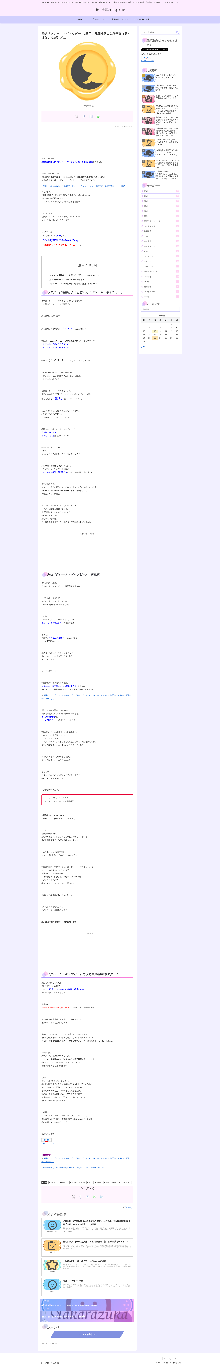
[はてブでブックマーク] (91, 116)
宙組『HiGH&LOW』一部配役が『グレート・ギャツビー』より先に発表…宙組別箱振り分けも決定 (84, 186)
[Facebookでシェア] (84, 116)
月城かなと (54, 1182)
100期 (107, 1182)
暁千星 (91, 1182)
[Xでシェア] (77, 116)
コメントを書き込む (87, 1334)
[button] (177, 32)
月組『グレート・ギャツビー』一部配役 (66, 279)
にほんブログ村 (47, 1143)
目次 (84, 265)
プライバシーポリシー (172, 1359)
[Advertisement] (87, 142)
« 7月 (143, 347)
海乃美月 (74, 1182)
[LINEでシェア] (98, 116)
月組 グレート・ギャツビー (122, 1182)
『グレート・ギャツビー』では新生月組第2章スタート (73, 284)
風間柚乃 (99, 1182)
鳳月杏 (83, 1182)
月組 (45, 1182)
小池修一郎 (64, 1182)
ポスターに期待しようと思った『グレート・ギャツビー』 (74, 275)
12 (155, 331)
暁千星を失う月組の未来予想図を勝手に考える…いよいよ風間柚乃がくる (73, 1168)
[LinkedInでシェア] (101, 1197)
